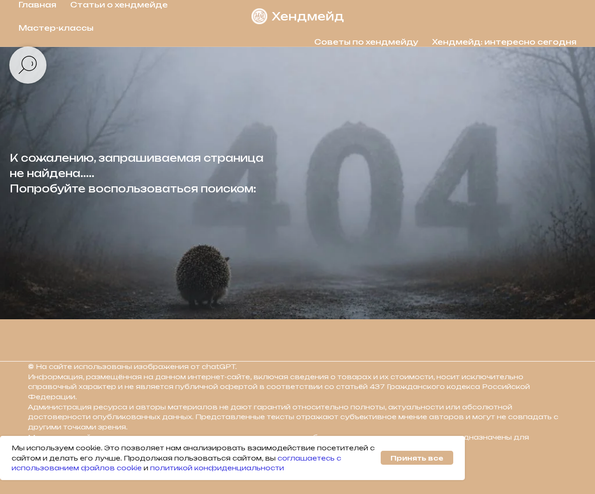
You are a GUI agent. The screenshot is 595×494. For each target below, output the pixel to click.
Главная (37, 4)
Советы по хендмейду (366, 41)
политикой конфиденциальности (217, 468)
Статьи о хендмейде (119, 4)
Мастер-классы (56, 28)
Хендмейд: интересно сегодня (504, 41)
